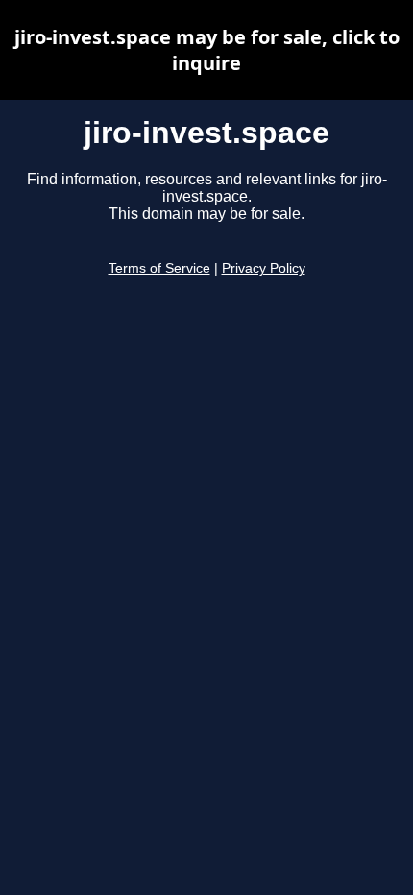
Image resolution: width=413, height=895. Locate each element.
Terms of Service (159, 268)
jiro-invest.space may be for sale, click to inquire (207, 50)
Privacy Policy (263, 268)
